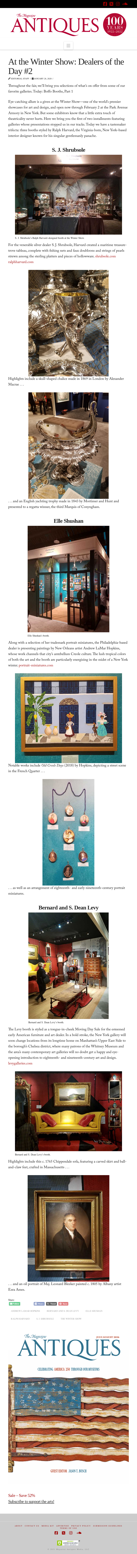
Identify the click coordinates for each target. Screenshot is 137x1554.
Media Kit (48, 1526)
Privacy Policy (81, 1526)
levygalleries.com (20, 1064)
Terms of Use (68, 1528)
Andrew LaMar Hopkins (25, 1310)
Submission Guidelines (107, 1526)
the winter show (71, 1318)
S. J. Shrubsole (45, 1318)
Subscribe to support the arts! (31, 1501)
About (18, 1526)
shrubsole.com (105, 257)
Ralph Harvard (20, 1318)
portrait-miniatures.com (36, 666)
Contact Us (32, 1526)
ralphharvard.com (21, 262)
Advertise (62, 1526)
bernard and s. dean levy (63, 1310)
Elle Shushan (94, 1310)
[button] (68, 46)
